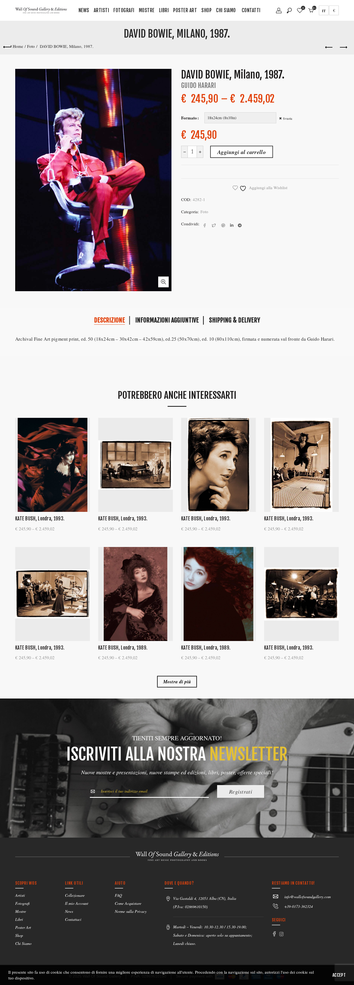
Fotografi (123, 10)
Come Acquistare (128, 903)
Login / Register (279, 12)
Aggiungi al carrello (241, 152)
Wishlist (303, 8)
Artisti (101, 10)
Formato (189, 118)
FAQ (118, 895)
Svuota (287, 118)
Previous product (329, 47)
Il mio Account (76, 903)
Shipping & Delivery (234, 320)
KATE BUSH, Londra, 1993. (39, 519)
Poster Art (185, 10)
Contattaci (73, 919)
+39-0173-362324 (298, 906)
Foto (31, 46)
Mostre (147, 10)
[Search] (289, 10)
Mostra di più (177, 681)
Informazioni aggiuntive (167, 320)
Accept (339, 975)
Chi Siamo (226, 10)
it (324, 10)
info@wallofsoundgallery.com (307, 896)
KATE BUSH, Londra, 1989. (122, 648)
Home (18, 46)
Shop (206, 10)
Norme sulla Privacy (131, 911)
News (84, 10)
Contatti (251, 10)
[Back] (7, 46)
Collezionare (75, 895)
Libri (164, 10)
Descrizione (109, 320)
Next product (343, 47)
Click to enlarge (163, 282)
